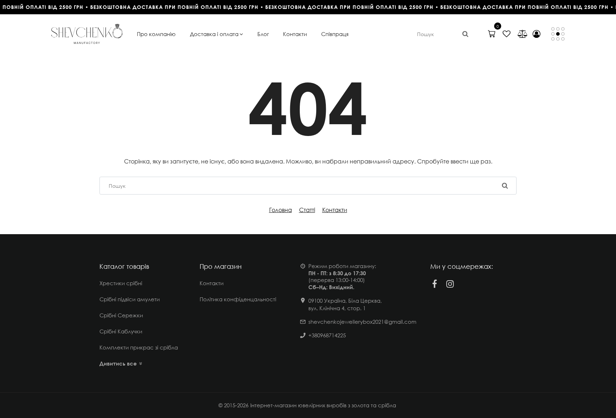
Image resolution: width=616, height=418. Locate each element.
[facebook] (434, 283)
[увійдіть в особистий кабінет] (536, 34)
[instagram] (450, 283)
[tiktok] (466, 283)
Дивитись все (118, 363)
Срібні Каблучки (120, 331)
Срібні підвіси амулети (129, 299)
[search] (465, 34)
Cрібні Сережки (121, 315)
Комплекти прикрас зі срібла (138, 347)
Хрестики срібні (120, 283)
